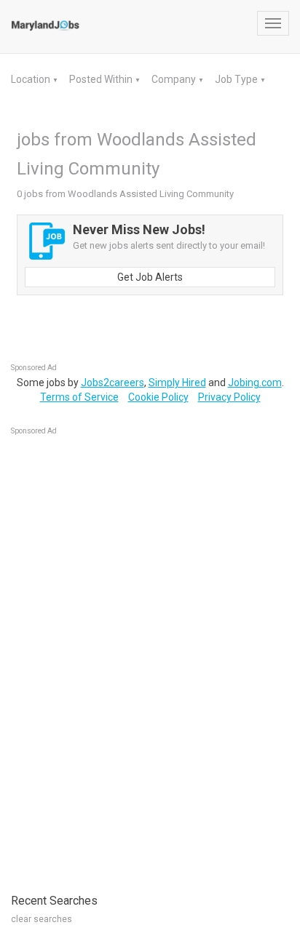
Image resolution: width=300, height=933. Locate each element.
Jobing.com (255, 382)
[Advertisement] (120, 657)
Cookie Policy (158, 397)
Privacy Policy (229, 397)
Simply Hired (177, 382)
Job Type (237, 79)
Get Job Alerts (150, 277)
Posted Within (102, 79)
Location (31, 79)
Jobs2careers (112, 382)
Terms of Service (79, 397)
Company (174, 79)
